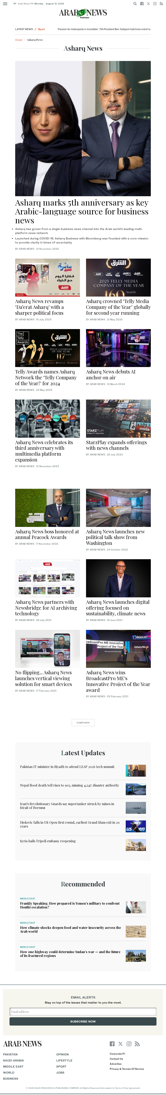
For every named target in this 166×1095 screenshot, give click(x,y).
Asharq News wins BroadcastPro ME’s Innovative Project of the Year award (118, 681)
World (8, 1072)
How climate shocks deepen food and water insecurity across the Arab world (70, 929)
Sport (41, 29)
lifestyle (64, 1060)
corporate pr (117, 1053)
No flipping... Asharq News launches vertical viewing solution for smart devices (43, 678)
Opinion (62, 1054)
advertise (115, 1063)
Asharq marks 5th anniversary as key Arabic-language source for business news (82, 211)
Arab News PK (26, 3)
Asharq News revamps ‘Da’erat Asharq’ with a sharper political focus (39, 307)
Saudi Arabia (13, 1060)
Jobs (60, 1072)
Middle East (27, 898)
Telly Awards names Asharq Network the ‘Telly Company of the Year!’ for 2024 (46, 377)
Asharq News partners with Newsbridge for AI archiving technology (46, 608)
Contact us (116, 1058)
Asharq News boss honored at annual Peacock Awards (47, 534)
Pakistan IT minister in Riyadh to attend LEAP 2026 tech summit (67, 767)
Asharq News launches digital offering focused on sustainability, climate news (118, 608)
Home (19, 39)
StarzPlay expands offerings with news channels (116, 445)
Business (10, 1078)
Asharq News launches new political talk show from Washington (115, 537)
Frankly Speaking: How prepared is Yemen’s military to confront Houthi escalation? (69, 905)
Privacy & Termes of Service (127, 1068)
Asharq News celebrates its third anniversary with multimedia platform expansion (44, 451)
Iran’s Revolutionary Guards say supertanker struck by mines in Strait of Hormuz (67, 806)
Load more (83, 722)
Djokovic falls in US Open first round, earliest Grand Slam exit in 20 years (70, 824)
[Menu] (5, 4)
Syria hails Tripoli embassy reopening (48, 841)
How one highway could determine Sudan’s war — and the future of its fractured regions (70, 954)
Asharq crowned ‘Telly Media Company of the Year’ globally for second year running (118, 307)
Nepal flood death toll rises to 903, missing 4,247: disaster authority (69, 785)
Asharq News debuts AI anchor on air (110, 374)
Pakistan (10, 1054)
